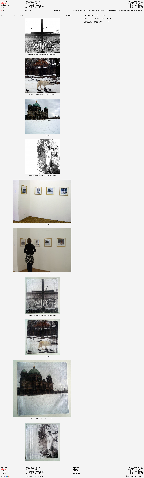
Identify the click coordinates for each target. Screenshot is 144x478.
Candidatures (5, 6)
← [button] (1, 15)
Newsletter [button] (28, 10)
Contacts (75, 470)
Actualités (4, 2)
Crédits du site (77, 472)
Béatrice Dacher (18, 15)
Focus (2, 4)
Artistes (3, 3)
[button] (6, 476)
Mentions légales (77, 473)
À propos (3, 7)
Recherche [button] (57, 10)
